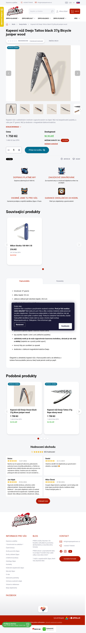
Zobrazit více (43, 501)
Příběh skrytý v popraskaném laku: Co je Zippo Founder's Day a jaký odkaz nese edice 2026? (44, 553)
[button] (43, 269)
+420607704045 (69, 546)
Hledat (52, 11)
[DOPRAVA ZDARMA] (24, 396)
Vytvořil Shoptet (59, 618)
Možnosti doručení (51, 144)
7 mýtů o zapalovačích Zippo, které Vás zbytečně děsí (44, 560)
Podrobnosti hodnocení (36, 41)
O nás (8, 574)
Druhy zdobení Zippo (12, 554)
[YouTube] (70, 551)
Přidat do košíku (35, 150)
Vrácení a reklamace (12, 584)
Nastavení (19, 325)
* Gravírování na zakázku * (14, 544)
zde (49, 320)
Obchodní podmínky (12, 578)
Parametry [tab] (59, 281)
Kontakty (9, 564)
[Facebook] (61, 551)
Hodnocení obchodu (43, 446)
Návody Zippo (10, 571)
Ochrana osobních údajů (14, 581)
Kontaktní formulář (70, 559)
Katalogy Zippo (11, 561)
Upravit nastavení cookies (53, 622)
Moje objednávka (11, 588)
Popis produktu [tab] (24, 281)
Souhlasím (65, 326)
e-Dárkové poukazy (12, 558)
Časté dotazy (10, 548)
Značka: (53, 41)
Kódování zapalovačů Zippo (15, 568)
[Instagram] (65, 551)
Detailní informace (12, 127)
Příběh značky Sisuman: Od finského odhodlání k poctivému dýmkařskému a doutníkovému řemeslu (43, 544)
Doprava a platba (11, 2)
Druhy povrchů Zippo (13, 551)
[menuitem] (13, 18)
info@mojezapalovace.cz (72, 541)
